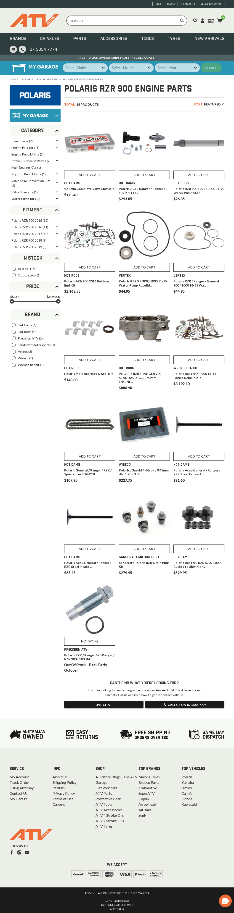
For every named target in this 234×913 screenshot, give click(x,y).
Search (211, 68)
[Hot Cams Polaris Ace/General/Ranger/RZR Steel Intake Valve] (89, 517)
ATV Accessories (109, 810)
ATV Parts (104, 793)
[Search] (182, 20)
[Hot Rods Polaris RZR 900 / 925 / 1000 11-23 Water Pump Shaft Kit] (198, 143)
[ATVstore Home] (31, 834)
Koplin (143, 799)
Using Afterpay (22, 788)
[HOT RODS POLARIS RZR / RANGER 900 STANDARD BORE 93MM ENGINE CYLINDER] (144, 328)
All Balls (144, 810)
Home (14, 79)
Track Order (19, 782)
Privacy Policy (64, 793)
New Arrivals (209, 39)
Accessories (113, 39)
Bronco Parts (148, 782)
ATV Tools (104, 804)
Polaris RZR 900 (48, 79)
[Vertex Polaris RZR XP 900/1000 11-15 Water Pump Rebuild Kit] (144, 235)
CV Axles (49, 39)
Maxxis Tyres (149, 777)
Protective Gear (108, 799)
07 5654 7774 (43, 49)
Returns (59, 788)
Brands (18, 39)
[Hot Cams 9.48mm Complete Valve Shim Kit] (89, 143)
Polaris (27, 79)
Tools (147, 39)
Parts (79, 39)
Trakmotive (147, 788)
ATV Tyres (104, 826)
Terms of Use (63, 799)
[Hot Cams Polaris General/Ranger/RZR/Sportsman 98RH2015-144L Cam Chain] (89, 424)
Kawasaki (189, 804)
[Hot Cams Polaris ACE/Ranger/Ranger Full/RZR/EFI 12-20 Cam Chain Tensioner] (144, 143)
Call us (187, 705)
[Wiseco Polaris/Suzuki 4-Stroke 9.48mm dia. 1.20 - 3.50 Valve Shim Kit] (144, 424)
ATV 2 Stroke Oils (110, 820)
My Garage (18, 799)
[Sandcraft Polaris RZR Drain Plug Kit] (144, 517)
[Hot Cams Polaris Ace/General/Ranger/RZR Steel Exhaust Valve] (198, 424)
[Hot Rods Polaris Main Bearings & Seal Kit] (89, 328)
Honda (186, 799)
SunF (142, 815)
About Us (60, 777)
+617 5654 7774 (139, 893)
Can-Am (187, 793)
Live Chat (104, 705)
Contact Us (18, 793)
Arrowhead (147, 804)
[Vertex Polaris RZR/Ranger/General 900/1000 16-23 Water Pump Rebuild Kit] (198, 235)
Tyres (174, 39)
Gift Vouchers (106, 788)
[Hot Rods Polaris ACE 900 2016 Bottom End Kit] (89, 235)
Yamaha (187, 782)
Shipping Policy (65, 782)
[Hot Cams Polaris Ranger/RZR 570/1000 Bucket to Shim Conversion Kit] (198, 517)
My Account (19, 777)
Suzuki (186, 788)
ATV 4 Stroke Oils (110, 815)
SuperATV (146, 793)
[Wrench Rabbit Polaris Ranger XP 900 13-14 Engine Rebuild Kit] (198, 328)
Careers (59, 804)
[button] (225, 901)
